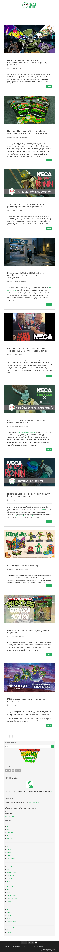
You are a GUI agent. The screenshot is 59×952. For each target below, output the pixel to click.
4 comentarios (23, 281)
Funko (8, 861)
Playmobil (9, 901)
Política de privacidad (38, 946)
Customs (9, 841)
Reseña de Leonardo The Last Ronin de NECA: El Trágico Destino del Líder (29, 494)
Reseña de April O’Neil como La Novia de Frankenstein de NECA (26, 421)
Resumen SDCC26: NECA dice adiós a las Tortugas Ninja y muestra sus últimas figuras (27, 349)
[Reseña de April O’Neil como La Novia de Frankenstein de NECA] (29, 399)
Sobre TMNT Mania (16, 946)
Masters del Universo (12, 872)
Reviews (9, 909)
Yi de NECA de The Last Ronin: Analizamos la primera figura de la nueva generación (28, 205)
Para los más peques (12, 898)
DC (7, 844)
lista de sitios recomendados (34, 802)
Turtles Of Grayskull (11, 927)
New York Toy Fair (11, 290)
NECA (43, 509)
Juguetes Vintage (11, 866)
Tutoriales (9, 929)
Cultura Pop (9, 838)
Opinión (8, 892)
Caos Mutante (10, 826)
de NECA (26, 432)
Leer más (49, 86)
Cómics (8, 835)
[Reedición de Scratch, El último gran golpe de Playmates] (29, 609)
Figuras (8, 19)
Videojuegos (10, 932)
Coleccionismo (10, 832)
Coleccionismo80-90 (9, 816)
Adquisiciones (10, 824)
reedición (32, 646)
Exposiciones (10, 855)
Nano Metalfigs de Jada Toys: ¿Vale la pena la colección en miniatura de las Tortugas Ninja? (28, 132)
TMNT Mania (45, 949)
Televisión (9, 918)
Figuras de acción (11, 858)
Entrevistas (9, 849)
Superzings (9, 915)
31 (14, 736)
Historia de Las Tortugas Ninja (14, 13)
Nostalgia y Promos (11, 887)
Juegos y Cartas (10, 864)
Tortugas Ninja (10, 924)
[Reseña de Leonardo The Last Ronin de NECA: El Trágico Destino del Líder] (29, 472)
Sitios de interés (26, 946)
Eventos (9, 852)
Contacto (7, 946)
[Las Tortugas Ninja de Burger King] (29, 544)
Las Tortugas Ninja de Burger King (22, 565)
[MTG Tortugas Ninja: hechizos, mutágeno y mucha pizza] (29, 677)
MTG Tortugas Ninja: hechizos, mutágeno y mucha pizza (26, 699)
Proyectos (9, 907)
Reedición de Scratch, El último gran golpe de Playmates (28, 631)
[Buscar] (52, 746)
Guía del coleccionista (30, 13)
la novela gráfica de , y (24, 516)
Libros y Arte (10, 869)
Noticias (9, 889)
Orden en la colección (12, 895)
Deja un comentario (25, 68)
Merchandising (43, 13)
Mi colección (10, 878)
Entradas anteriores (22, 737)
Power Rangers (10, 904)
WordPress (53, 950)
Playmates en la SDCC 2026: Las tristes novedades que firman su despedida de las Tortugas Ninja (26, 275)
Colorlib (42, 950)
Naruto (8, 881)
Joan (18, 68)
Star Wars (9, 912)
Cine (8, 829)
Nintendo (9, 884)
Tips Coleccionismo (11, 921)
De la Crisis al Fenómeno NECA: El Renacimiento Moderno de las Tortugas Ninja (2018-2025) (27, 62)
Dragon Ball (9, 846)
